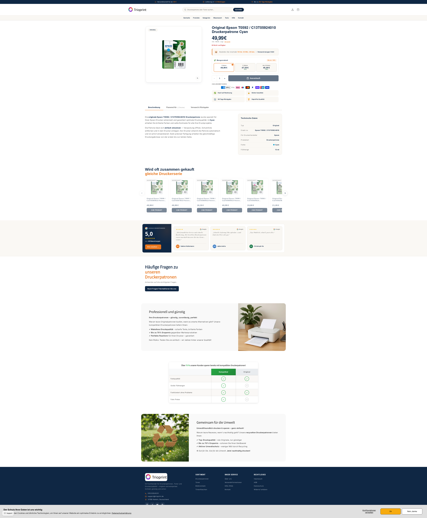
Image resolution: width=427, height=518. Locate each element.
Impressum (258, 479)
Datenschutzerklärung (121, 513)
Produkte (196, 18)
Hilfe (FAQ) (229, 486)
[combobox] (209, 10)
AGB (255, 482)
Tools (227, 18)
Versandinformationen (233, 482)
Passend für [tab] (175, 107)
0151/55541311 (153, 493)
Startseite (186, 18)
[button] (298, 9)
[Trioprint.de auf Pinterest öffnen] (162, 505)
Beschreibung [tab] (154, 107)
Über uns (228, 479)
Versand (227, 42)
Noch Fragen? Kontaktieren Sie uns (161, 289)
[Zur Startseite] (164, 477)
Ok (390, 511)
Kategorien (206, 18)
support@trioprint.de (156, 496)
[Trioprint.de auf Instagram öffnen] (147, 505)
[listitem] (156, 196)
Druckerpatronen (202, 479)
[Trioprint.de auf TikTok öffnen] (152, 505)
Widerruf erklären (260, 489)
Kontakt (241, 18)
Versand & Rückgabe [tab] (200, 107)
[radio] (224, 67)
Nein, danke (412, 511)
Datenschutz (259, 486)
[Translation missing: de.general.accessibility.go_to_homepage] (137, 9)
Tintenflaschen (201, 489)
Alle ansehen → (153, 247)
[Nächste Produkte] (285, 193)
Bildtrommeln (200, 486)
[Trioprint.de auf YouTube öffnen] (157, 505)
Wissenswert (217, 18)
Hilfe (233, 18)
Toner (197, 482)
